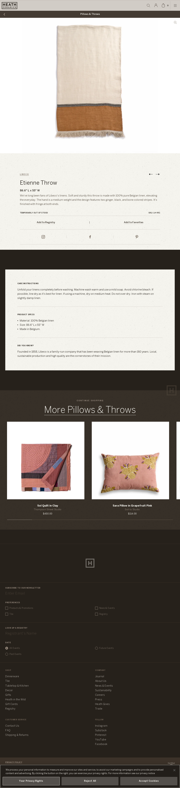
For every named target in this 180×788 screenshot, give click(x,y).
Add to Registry (46, 222)
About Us (101, 681)
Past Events (15, 654)
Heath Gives (102, 704)
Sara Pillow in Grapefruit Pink (132, 506)
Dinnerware (12, 676)
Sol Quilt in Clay (47, 506)
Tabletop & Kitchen (17, 686)
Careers (100, 695)
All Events (14, 648)
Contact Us (12, 726)
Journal (99, 676)
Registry (103, 614)
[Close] (174, 770)
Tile (11, 614)
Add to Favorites (133, 222)
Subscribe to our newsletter (22, 588)
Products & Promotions (21, 608)
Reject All (90, 781)
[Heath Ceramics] (90, 563)
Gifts (8, 695)
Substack (101, 730)
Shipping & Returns (16, 735)
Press (98, 700)
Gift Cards (11, 704)
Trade (98, 709)
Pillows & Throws (90, 14)
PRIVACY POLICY (13, 762)
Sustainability (103, 690)
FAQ (8, 730)
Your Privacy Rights (31, 781)
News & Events (107, 608)
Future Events (106, 648)
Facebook (101, 744)
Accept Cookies (149, 781)
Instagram (101, 726)
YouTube (100, 740)
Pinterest (100, 735)
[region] (90, 776)
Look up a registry (16, 628)
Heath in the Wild (15, 700)
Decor (9, 690)
